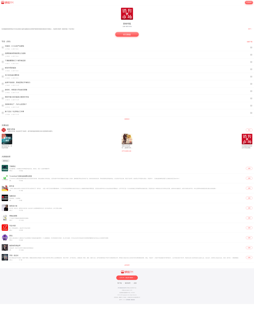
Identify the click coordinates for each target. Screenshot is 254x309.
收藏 (249, 168)
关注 (249, 130)
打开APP (249, 2)
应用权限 (128, 299)
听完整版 (127, 34)
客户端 (119, 283)
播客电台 (5, 161)
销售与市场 (129, 26)
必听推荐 (127, 265)
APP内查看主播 (126, 151)
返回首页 (127, 283)
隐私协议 (133, 299)
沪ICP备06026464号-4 (122, 287)
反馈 (135, 283)
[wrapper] (127, 154)
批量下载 (249, 42)
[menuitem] (250, 29)
